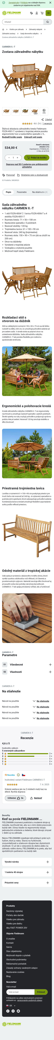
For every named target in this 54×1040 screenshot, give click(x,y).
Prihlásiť (41, 992)
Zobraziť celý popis (33, 137)
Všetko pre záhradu (16, 29)
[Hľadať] (47, 22)
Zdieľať (48, 119)
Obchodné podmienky (16, 959)
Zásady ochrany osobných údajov (22, 968)
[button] (36, 158)
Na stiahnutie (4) (40, 192)
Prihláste (24, 3)
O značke (10, 939)
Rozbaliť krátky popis (12, 137)
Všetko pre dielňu (14, 923)
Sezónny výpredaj (14, 911)
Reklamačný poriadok (16, 964)
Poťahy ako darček (15, 915)
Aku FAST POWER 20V (16, 928)
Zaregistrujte (14, 3)
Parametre (21, 192)
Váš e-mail (11, 986)
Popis (8, 192)
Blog (8, 976)
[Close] (50, 2)
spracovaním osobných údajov (29, 1000)
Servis (9, 947)
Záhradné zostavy (8, 34)
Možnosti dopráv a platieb (18, 955)
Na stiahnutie (43, 701)
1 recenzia (47, 123)
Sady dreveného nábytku (29, 34)
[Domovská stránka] (3, 29)
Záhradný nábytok (35, 29)
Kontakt (10, 943)
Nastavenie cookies (15, 972)
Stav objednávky (14, 951)
